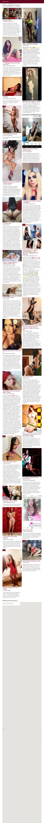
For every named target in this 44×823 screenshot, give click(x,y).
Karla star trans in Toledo (10, 501)
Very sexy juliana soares (10, 461)
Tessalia (5, 96)
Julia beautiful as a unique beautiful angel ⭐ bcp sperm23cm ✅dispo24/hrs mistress (30, 252)
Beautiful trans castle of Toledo (32, 101)
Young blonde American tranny (31, 561)
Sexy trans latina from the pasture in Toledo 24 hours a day (31, 328)
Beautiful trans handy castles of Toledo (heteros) (12, 182)
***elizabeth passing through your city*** (11, 63)
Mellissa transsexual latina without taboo (30, 149)
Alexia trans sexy (27, 530)
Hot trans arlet (7, 223)
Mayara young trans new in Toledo (10, 588)
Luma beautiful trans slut (10, 134)
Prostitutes (4, 3)
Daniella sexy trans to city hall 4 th (12, 351)
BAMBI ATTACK (5, 1)
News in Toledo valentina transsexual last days (10, 263)
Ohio (16, 3)
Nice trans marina (28, 376)
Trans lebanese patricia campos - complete (32, 201)
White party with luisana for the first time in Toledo (32, 434)
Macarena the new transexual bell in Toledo (11, 391)
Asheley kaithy (7, 20)
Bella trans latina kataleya (30, 44)
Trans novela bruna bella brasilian (10, 537)
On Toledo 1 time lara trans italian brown (30, 478)
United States (11, 3)
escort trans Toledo (8, 297)
